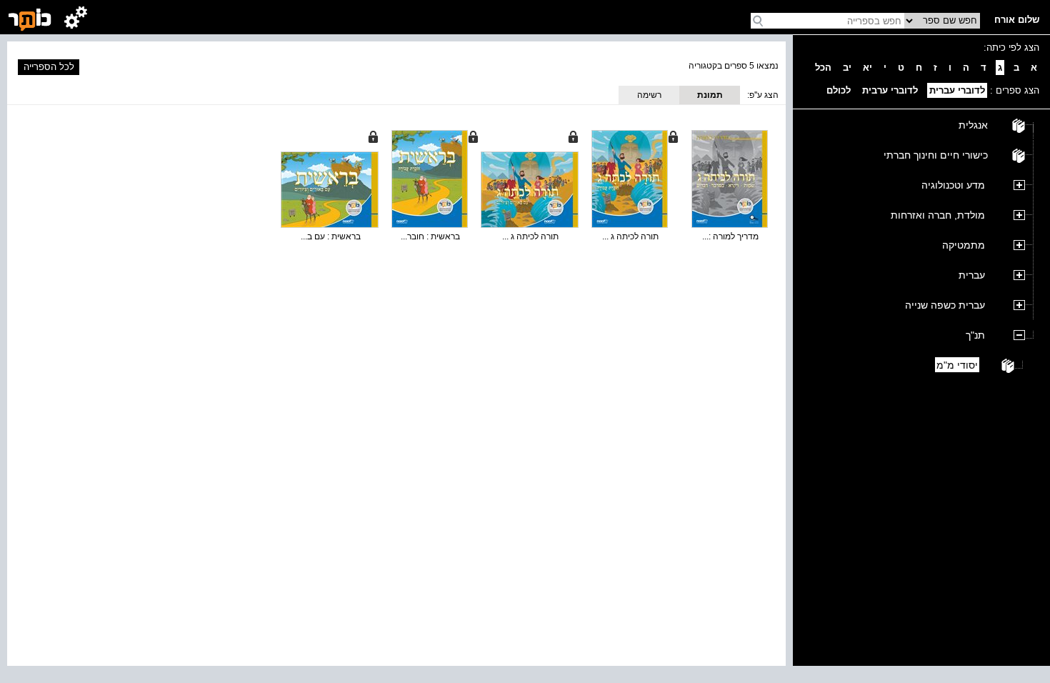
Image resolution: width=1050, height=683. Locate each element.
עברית (972, 275)
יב (847, 67)
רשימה (649, 95)
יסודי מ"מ (957, 365)
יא (867, 67)
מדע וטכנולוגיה (953, 185)
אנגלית (973, 125)
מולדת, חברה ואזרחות (938, 215)
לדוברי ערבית (890, 90)
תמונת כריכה (710, 97)
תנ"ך (975, 335)
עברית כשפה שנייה (945, 305)
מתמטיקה (963, 245)
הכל (823, 67)
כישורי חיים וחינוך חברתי (936, 155)
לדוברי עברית (957, 90)
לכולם (838, 90)
